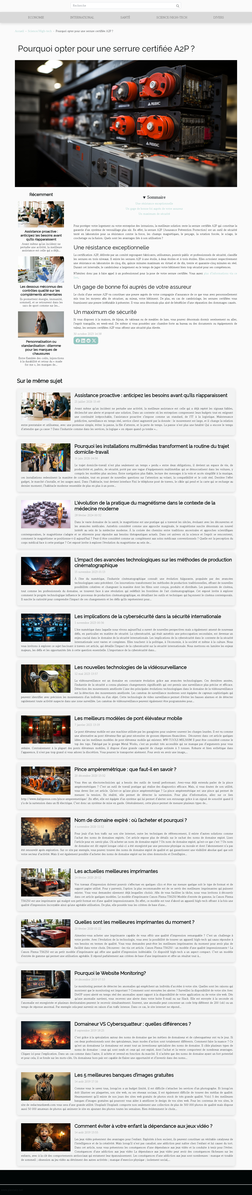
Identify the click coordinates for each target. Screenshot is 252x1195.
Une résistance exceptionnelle (154, 203)
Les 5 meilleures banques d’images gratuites (124, 1075)
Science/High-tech (172, 17)
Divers (218, 17)
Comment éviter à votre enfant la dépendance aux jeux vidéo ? (143, 1126)
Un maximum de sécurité (154, 214)
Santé (125, 17)
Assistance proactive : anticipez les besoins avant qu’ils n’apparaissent (41, 235)
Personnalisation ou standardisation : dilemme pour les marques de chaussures (41, 347)
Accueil (19, 31)
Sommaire (156, 197)
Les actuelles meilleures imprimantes (116, 871)
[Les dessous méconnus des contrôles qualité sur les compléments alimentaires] (41, 269)
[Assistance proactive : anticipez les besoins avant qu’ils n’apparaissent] (41, 214)
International (82, 17)
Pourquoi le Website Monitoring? (110, 973)
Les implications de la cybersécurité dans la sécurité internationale (148, 616)
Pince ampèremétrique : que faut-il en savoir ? (125, 769)
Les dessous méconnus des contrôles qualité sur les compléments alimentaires (41, 290)
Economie (36, 17)
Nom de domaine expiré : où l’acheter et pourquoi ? (131, 820)
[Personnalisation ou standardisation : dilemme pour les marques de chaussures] (41, 324)
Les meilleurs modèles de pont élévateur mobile (128, 718)
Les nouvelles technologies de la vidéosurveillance (131, 667)
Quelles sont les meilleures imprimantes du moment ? (134, 922)
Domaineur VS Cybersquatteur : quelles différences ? (133, 1024)
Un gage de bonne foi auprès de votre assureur (154, 209)
